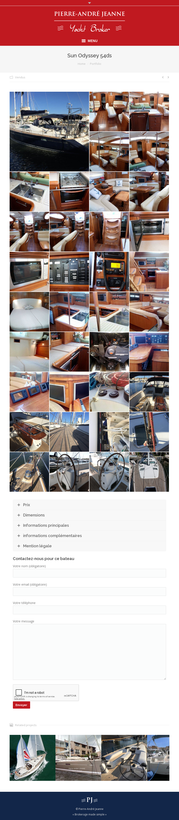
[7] (109, 192)
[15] (30, 272)
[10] (30, 232)
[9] (149, 192)
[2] (149, 112)
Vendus (20, 77)
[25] (109, 352)
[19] (30, 312)
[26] (149, 352)
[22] (149, 312)
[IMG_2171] (30, 472)
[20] (70, 312)
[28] (70, 392)
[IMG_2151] (149, 392)
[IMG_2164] (109, 432)
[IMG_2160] (70, 432)
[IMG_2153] (30, 432)
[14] (149, 232)
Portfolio (95, 64)
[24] (70, 352)
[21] (109, 312)
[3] (109, 152)
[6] (70, 192)
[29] (109, 392)
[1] (109, 112)
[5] (30, 192)
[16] (70, 272)
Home (82, 64)
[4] (149, 152)
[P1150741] (109, 472)
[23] (30, 352)
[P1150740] (70, 472)
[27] (30, 392)
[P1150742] (149, 472)
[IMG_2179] (50, 131)
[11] (70, 232)
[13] (109, 232)
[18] (149, 272)
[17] (109, 272)
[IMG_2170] (149, 432)
